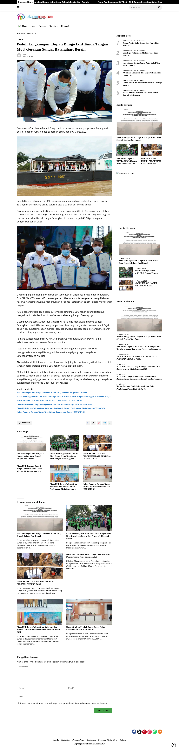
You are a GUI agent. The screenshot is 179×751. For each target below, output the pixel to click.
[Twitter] (139, 732)
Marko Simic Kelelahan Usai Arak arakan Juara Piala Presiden (140, 94)
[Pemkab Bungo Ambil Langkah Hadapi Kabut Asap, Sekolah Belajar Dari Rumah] (31, 443)
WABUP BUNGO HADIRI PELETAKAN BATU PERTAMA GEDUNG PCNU (50, 400)
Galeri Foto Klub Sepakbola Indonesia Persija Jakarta (142, 84)
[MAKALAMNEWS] (35, 16)
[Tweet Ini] (93, 423)
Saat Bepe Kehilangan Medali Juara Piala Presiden (140, 54)
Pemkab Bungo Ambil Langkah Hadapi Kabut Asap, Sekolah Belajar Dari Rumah (52, 393)
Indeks (56, 740)
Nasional (42, 26)
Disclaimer (91, 740)
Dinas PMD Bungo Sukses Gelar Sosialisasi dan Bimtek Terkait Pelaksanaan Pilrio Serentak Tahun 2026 (61, 408)
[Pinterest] (144, 732)
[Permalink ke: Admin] (19, 55)
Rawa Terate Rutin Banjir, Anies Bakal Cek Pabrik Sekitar (141, 64)
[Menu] (19, 7)
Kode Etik (65, 740)
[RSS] (160, 732)
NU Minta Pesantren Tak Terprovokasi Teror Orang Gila (142, 74)
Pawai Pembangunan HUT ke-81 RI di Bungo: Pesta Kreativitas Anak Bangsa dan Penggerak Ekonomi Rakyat (117, 2)
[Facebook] (134, 732)
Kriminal (65, 26)
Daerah (53, 26)
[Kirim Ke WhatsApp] (110, 423)
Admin (25, 54)
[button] (159, 7)
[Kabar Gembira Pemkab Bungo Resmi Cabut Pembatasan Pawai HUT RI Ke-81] (97, 473)
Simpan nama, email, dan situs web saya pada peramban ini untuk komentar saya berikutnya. (63, 703)
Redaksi (123, 740)
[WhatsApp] (155, 732)
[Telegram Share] (105, 423)
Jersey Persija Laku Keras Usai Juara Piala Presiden (141, 44)
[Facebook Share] (88, 423)
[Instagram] (149, 732)
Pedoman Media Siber (107, 740)
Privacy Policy (78, 740)
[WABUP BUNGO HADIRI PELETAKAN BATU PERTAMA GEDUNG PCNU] (97, 443)
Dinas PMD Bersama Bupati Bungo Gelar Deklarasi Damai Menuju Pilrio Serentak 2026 (54, 404)
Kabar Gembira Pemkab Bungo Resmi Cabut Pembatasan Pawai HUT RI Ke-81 (51, 412)
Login (33, 26)
